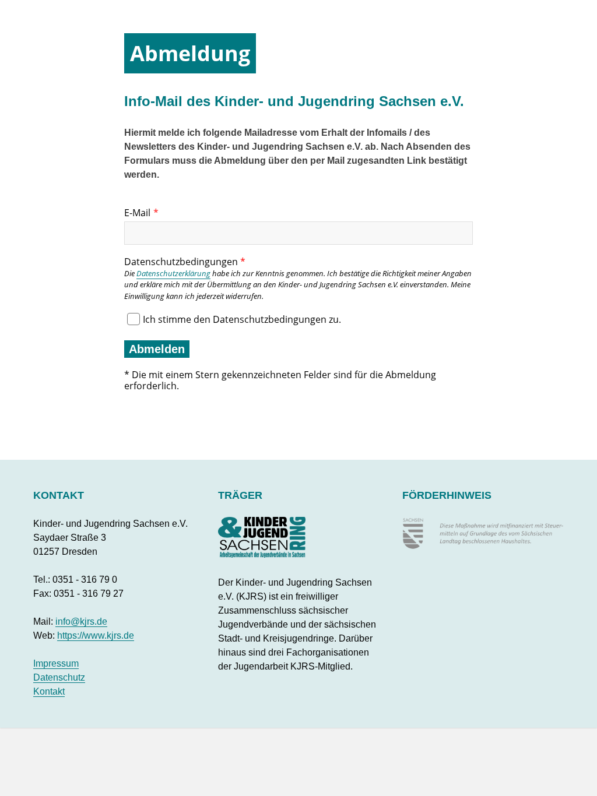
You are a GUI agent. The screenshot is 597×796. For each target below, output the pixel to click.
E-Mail (137, 212)
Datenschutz (59, 677)
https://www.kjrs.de (95, 635)
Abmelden (157, 349)
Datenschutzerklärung (173, 273)
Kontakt (49, 691)
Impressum (56, 663)
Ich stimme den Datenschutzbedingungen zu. (242, 319)
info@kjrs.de (81, 621)
